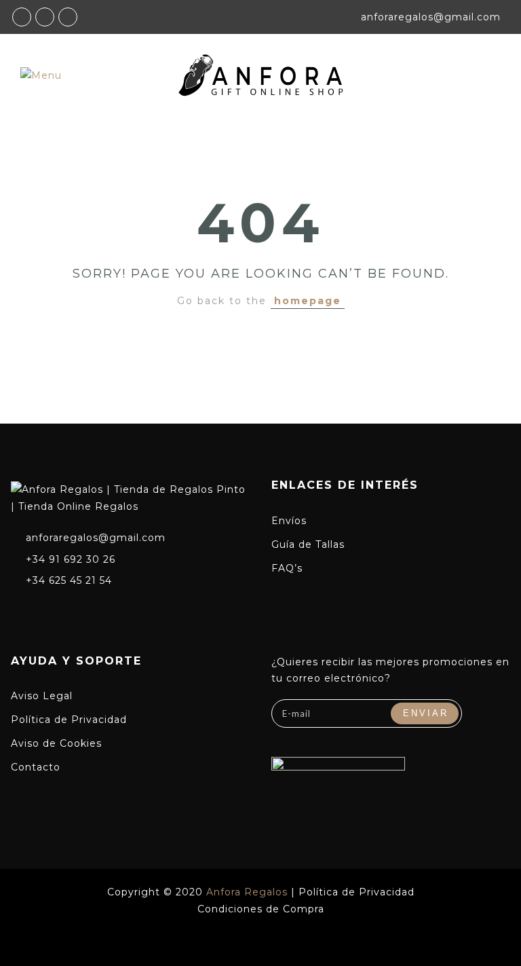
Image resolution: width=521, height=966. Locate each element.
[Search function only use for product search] (465, 75)
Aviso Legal (42, 696)
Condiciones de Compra (260, 909)
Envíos (289, 521)
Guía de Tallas (308, 544)
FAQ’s (287, 568)
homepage (307, 301)
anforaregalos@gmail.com (96, 538)
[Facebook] (18, 609)
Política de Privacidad (69, 719)
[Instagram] (43, 609)
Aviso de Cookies (56, 743)
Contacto (35, 767)
